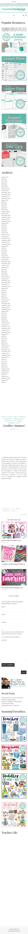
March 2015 (5, 344)
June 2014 (4, 361)
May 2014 (4, 363)
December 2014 (6, 349)
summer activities (14, 423)
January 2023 (5, 259)
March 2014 (5, 367)
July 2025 (4, 202)
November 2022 (6, 263)
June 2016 (4, 315)
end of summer (6, 510)
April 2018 (4, 273)
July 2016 (4, 313)
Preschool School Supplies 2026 (12, 588)
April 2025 (4, 208)
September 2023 (6, 244)
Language (22, 416)
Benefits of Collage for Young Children (12, 701)
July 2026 (4, 179)
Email (3, 614)
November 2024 (6, 217)
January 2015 (5, 347)
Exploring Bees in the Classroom (10, 705)
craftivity (18, 508)
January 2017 (5, 302)
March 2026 (5, 186)
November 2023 (6, 240)
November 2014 (6, 351)
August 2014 (5, 357)
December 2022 (6, 261)
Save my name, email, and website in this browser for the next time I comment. (12, 633)
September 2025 (6, 198)
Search (23, 672)
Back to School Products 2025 (11, 540)
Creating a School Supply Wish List (13, 564)
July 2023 (4, 248)
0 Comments (23, 514)
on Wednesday (19, 474)
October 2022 (5, 265)
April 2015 (4, 342)
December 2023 (6, 238)
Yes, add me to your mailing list (11, 637)
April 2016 (4, 319)
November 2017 (6, 282)
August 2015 (5, 334)
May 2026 (4, 183)
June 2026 (4, 181)
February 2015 (5, 346)
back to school (7, 416)
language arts (19, 419)
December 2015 (6, 326)
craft (12, 508)
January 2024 (5, 236)
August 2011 (5, 380)
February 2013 (5, 370)
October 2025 (5, 196)
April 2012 (4, 374)
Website (4, 622)
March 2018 (5, 275)
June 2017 (4, 292)
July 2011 (4, 382)
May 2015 (4, 340)
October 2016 (5, 307)
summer (19, 421)
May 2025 (4, 206)
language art (8, 419)
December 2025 (6, 192)
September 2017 (6, 286)
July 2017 (4, 290)
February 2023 (5, 257)
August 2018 (5, 267)
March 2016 (5, 321)
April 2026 (4, 185)
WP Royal (17, 931)
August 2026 (5, 177)
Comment (4, 640)
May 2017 (4, 294)
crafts (15, 416)
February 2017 (5, 300)
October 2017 (5, 284)
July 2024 (4, 225)
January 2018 (5, 279)
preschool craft (10, 421)
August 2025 (5, 200)
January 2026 (5, 190)
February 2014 (5, 369)
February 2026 (5, 188)
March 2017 (5, 298)
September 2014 (6, 355)
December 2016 (6, 303)
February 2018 (5, 277)
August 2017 (5, 288)
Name (4, 606)
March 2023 (5, 256)
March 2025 (5, 209)
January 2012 (5, 376)
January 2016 (5, 324)
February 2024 (5, 234)
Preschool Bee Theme (8, 703)
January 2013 (5, 372)
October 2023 (5, 242)
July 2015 (4, 336)
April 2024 (4, 231)
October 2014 (5, 353)
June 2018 (4, 269)
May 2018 (4, 271)
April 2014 (4, 365)
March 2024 (5, 232)
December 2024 (6, 215)
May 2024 (4, 229)
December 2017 (6, 280)
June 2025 (4, 204)
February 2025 (5, 211)
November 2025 (6, 194)
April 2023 (4, 254)
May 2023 (4, 252)
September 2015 (6, 332)
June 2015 (4, 338)
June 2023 (4, 250)
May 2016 (4, 317)
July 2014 (4, 359)
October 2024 (5, 219)
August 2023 (5, 246)
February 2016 (5, 323)
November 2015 (6, 328)
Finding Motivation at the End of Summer (12, 698)
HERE (3, 476)
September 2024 (6, 221)
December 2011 (6, 378)
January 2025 (5, 213)
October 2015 (5, 330)
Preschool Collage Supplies (9, 699)
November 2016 (6, 305)
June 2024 (4, 227)
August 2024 (5, 223)
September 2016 (6, 309)
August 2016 (5, 311)
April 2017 (4, 296)
